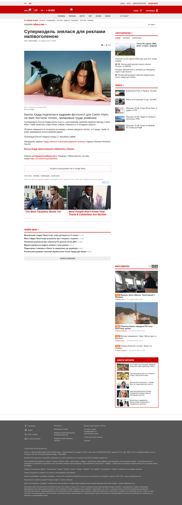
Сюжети (118, 85)
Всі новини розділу (31, 20)
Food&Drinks (50, 20)
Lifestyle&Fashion (123, 33)
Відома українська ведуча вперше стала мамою (49, 245)
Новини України (121, 331)
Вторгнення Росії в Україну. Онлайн (141, 91)
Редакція (87, 440)
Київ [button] (25, 11)
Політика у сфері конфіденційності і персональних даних (91, 431)
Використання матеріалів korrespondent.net (64, 434)
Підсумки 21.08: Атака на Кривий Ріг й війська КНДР (140, 126)
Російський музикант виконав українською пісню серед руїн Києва (58, 252)
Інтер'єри (83, 20)
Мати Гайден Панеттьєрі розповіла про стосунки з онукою (54, 238)
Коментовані (136, 38)
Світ (90, 16)
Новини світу (120, 299)
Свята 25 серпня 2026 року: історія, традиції (146, 45)
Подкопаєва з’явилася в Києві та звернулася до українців (53, 248)
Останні (117, 38)
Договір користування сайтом (94, 426)
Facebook (31, 426)
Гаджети (67, 20)
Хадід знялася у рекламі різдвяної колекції (64, 141)
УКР (30, 3)
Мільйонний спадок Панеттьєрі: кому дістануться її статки (54, 235)
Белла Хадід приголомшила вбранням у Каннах (49, 149)
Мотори (60, 20)
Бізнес (98, 16)
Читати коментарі (67, 258)
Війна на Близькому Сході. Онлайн (141, 99)
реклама (36, 176)
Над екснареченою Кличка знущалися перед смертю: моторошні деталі (140, 393)
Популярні (126, 38)
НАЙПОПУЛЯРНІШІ (139, 3)
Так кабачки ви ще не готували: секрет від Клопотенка (142, 374)
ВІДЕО (123, 3)
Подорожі (74, 20)
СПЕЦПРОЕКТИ (153, 3)
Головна (61, 16)
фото (30, 176)
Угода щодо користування (93, 437)
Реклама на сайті (61, 429)
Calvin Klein (55, 176)
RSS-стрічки (32, 434)
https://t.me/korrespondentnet (43, 158)
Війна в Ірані (39, 24)
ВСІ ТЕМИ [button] (151, 25)
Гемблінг (90, 20)
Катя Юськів (33, 41)
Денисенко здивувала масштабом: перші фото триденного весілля (140, 402)
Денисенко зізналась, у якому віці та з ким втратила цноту (142, 383)
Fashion (42, 20)
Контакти (57, 426)
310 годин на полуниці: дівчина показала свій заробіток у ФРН (142, 365)
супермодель (45, 176)
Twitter (30, 430)
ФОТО (129, 3)
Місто (82, 16)
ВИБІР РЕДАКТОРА (122, 266)
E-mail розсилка (34, 439)
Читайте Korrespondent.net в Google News (67, 169)
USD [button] (42, 10)
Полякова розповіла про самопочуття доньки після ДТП (53, 242)
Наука (107, 16)
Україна (72, 16)
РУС (25, 3)
